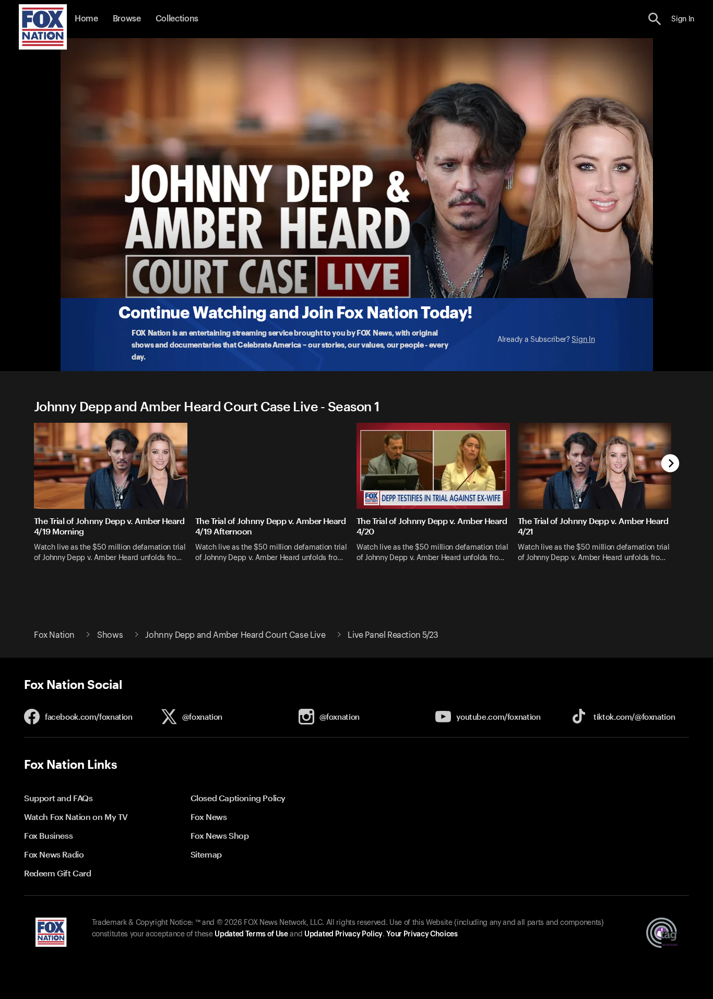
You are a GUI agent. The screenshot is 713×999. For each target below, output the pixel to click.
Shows (110, 635)
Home (86, 19)
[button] (654, 19)
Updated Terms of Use (251, 934)
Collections (177, 19)
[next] (670, 464)
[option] (114, 499)
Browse (127, 19)
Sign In (583, 339)
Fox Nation (54, 635)
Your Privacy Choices (421, 934)
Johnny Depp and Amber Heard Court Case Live (235, 635)
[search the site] (654, 19)
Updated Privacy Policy (343, 934)
